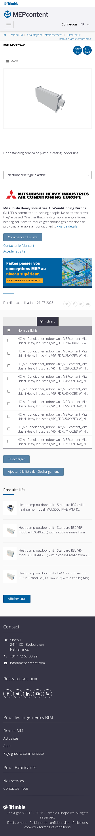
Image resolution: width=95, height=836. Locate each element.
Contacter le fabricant (18, 245)
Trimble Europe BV (60, 813)
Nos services (13, 780)
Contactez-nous (15, 788)
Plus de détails (67, 226)
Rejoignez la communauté (23, 753)
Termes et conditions (55, 827)
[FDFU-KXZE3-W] (47, 98)
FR (82, 24)
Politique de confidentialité (50, 822)
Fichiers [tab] (49, 321)
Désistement (17, 822)
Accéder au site (14, 251)
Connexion (69, 24)
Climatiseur (73, 35)
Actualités (11, 738)
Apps (7, 745)
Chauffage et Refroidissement (44, 35)
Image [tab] (14, 61)
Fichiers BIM (16, 35)
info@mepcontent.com (27, 663)
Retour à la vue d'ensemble (75, 39)
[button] (47, 175)
